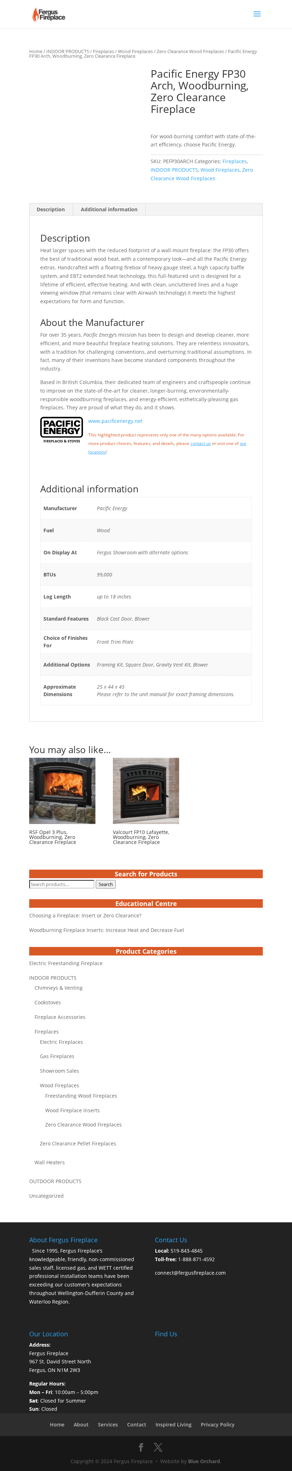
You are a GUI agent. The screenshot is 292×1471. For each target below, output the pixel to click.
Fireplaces (103, 51)
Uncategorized (46, 1195)
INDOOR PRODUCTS (67, 51)
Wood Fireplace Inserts (72, 1110)
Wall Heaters (50, 1162)
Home (35, 51)
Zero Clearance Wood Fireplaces (190, 51)
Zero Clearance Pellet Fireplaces (78, 1143)
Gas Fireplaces (57, 1056)
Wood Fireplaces (135, 51)
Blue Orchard (204, 1461)
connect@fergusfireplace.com (190, 1272)
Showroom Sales (59, 1070)
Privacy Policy (218, 1424)
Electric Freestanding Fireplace (66, 963)
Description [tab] (51, 209)
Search (106, 884)
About (81, 1424)
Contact (136, 1424)
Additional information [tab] (109, 209)
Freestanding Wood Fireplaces (81, 1095)
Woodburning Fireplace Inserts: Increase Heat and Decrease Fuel (106, 930)
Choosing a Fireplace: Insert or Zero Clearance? (85, 915)
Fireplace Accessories (60, 1017)
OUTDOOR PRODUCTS (55, 1181)
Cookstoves (48, 1002)
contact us (201, 443)
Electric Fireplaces (61, 1041)
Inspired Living (174, 1424)
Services (108, 1424)
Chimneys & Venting (59, 987)
